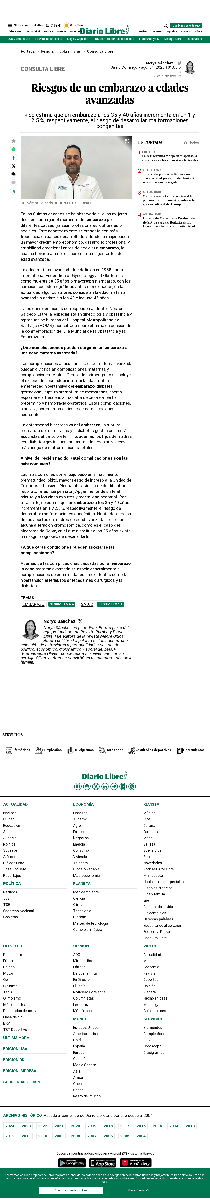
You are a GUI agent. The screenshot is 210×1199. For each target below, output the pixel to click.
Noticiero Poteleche (89, 992)
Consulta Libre (155, 938)
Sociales (150, 857)
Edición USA (15, 1048)
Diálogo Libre (173, 39)
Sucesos (10, 850)
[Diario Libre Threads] (123, 786)
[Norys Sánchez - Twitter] (180, 63)
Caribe (78, 1090)
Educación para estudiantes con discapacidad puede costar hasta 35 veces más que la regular (169, 178)
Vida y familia (154, 894)
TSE (6, 904)
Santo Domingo (124, 67)
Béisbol (9, 967)
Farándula (151, 832)
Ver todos (191, 142)
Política (48, 31)
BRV (6, 1023)
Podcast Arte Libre (158, 869)
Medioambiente (86, 892)
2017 (124, 1126)
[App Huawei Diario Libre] (135, 1162)
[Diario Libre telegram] (114, 786)
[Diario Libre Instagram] (87, 786)
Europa (78, 1053)
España (79, 1046)
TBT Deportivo (15, 1030)
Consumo (81, 850)
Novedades (152, 863)
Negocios (81, 838)
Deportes (157, 31)
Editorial (79, 967)
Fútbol (8, 961)
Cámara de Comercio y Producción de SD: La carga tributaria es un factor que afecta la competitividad (169, 222)
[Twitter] (80, 621)
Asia (76, 1071)
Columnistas (83, 998)
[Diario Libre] (105, 29)
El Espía (79, 986)
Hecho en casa (155, 998)
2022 (42, 1126)
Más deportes (14, 1005)
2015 (157, 1126)
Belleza (149, 844)
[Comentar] (13, 174)
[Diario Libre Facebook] (78, 786)
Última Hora (15, 31)
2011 (26, 1136)
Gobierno (10, 917)
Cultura (149, 826)
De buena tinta (85, 973)
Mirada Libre (83, 961)
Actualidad (33, 31)
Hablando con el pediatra (163, 882)
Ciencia (79, 898)
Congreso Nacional (18, 911)
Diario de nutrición (157, 888)
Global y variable (86, 869)
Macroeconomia (86, 875)
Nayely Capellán (77, 39)
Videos (198, 31)
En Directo (81, 980)
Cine (146, 819)
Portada (28, 51)
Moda (148, 838)
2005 (124, 1136)
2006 (108, 1136)
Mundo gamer (154, 1005)
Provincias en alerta (48, 39)
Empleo (79, 832)
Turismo (80, 819)
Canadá (79, 1059)
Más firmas (82, 1011)
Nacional (10, 813)
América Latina (85, 1034)
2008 (75, 1136)
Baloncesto (12, 955)
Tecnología (82, 911)
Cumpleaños (153, 1034)
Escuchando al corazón (162, 925)
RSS (146, 1040)
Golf (6, 980)
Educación (11, 826)
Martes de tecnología (90, 923)
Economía (76, 31)
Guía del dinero (155, 1011)
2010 (42, 1136)
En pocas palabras (158, 919)
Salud (87, 604)
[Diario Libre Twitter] (96, 786)
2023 (26, 1126)
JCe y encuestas (19, 39)
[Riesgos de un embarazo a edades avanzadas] (13, 149)
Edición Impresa (19, 1070)
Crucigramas (153, 1053)
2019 (91, 1126)
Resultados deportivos (21, 1011)
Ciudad (9, 819)
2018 (108, 1126)
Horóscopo (152, 1046)
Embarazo (33, 604)
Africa (78, 1077)
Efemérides (152, 1027)
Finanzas (80, 813)
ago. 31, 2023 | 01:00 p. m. (161, 69)
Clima (77, 904)
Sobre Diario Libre (22, 1082)
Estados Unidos (86, 1027)
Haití (77, 1040)
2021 (59, 1126)
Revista (143, 31)
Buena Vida (152, 850)
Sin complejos (154, 913)
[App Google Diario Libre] (72, 1162)
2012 (9, 1136)
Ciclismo (10, 986)
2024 (9, 1126)
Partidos (10, 892)
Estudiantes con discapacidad (114, 39)
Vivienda (80, 857)
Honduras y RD (149, 39)
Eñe (146, 900)
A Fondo (9, 857)
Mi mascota (153, 875)
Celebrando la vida (158, 907)
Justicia (10, 838)
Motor (8, 973)
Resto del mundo (87, 1096)
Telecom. (81, 863)
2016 (141, 1126)
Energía (79, 844)
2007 (91, 1136)
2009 (59, 1136)
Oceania (80, 1084)
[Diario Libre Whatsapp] (132, 786)
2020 (75, 1126)
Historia (79, 917)
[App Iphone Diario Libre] (102, 1162)
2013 (190, 1126)
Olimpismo (12, 998)
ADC (76, 955)
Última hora (16, 1037)
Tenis (7, 992)
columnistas (70, 51)
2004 (141, 1136)
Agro (77, 826)
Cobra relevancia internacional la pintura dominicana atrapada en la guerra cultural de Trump (169, 200)
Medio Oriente (84, 1065)
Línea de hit (12, 1017)
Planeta (185, 31)
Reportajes (12, 875)
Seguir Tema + (62, 604)
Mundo (61, 31)
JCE (6, 898)
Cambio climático (87, 930)
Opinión (172, 31)
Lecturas (80, 1005)
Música (149, 813)
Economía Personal (159, 932)
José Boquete (14, 869)
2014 (173, 1126)
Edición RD (14, 1059)
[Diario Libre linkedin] (105, 786)
